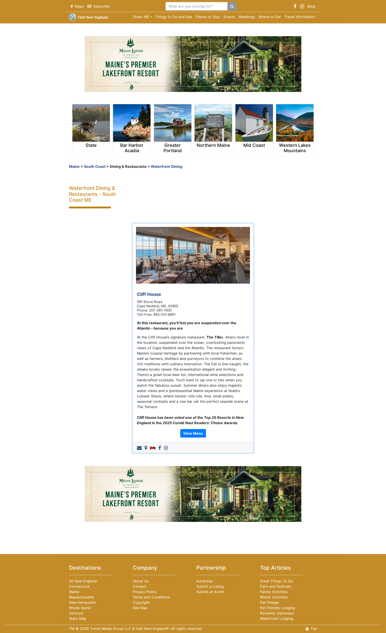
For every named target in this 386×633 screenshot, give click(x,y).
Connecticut (79, 586)
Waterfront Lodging (276, 618)
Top (313, 628)
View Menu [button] (193, 433)
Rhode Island (80, 608)
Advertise (204, 581)
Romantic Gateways (277, 613)
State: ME (141, 17)
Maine (74, 166)
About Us (141, 581)
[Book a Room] (153, 447)
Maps (79, 6)
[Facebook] (160, 447)
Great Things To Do (276, 581)
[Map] (147, 447)
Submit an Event (210, 591)
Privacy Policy (145, 591)
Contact (139, 586)
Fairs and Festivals (275, 586)
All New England (83, 581)
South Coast (94, 166)
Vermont (76, 613)
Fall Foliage (269, 602)
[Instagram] (167, 447)
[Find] (232, 6)
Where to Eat (270, 17)
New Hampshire (82, 602)
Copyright (141, 602)
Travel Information (299, 17)
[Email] (140, 447)
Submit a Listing (210, 586)
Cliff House (149, 294)
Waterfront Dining (166, 166)
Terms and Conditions (151, 597)
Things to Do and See (173, 17)
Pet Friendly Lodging (277, 608)
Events (229, 17)
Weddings (247, 17)
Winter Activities (274, 597)
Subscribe (101, 6)
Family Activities (274, 591)
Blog (311, 6)
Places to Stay (208, 17)
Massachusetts (81, 597)
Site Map (140, 608)
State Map (77, 618)
